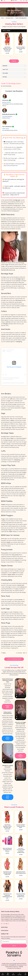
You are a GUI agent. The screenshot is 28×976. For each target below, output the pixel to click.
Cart (25, 974)
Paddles (3, 504)
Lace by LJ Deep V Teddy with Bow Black (20, 48)
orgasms (14, 572)
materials (7, 322)
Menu (8, 974)
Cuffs (11, 399)
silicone (16, 612)
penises (21, 599)
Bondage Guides (9, 18)
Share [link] (4, 653)
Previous (19, 653)
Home (2, 18)
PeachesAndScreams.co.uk (8, 270)
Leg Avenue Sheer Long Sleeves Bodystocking (20, 895)
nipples (8, 542)
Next (24, 653)
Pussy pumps (4, 553)
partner (18, 280)
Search (13, 974)
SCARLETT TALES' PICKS (7, 706)
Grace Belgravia (17, 968)
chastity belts (20, 585)
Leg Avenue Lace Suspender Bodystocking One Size (7, 896)
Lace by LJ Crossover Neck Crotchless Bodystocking (21, 850)
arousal (20, 474)
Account (20, 974)
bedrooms (4, 221)
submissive (11, 203)
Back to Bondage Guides (14, 659)
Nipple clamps (11, 574)
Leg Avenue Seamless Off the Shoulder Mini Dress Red (7, 49)
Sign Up (14, 945)
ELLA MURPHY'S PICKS (20, 756)
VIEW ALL (14, 61)
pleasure (17, 560)
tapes (12, 438)
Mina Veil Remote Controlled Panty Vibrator (7, 850)
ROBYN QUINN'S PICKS (8, 738)
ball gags (5, 323)
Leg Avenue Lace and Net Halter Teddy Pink (7, 873)
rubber (10, 531)
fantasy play (7, 644)
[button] (10, 57)
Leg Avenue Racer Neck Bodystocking (21, 872)
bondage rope (20, 279)
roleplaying (19, 341)
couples (12, 420)
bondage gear (17, 200)
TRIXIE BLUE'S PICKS (7, 797)
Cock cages (4, 612)
